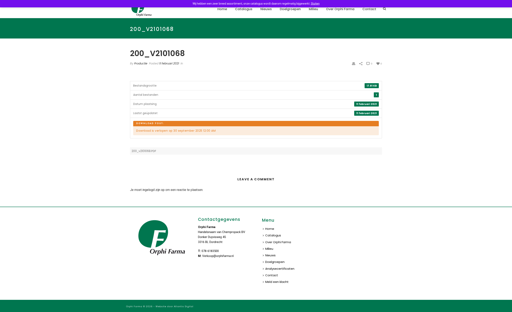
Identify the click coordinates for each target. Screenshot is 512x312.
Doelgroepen (290, 9)
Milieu (313, 9)
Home (222, 9)
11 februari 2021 (169, 63)
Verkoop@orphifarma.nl (218, 256)
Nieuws (266, 9)
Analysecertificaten (279, 269)
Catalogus (243, 9)
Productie (140, 63)
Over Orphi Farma (340, 9)
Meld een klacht (277, 282)
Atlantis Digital (183, 306)
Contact (369, 9)
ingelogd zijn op (153, 190)
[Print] (353, 63)
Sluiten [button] (315, 3)
